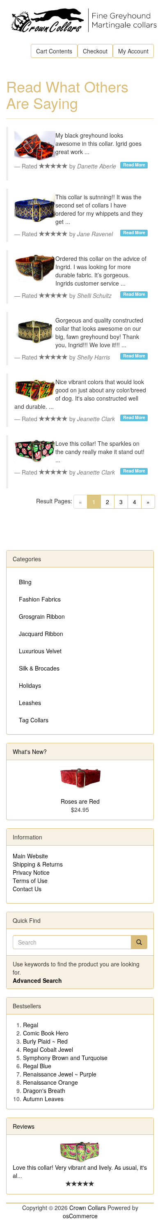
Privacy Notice (31, 872)
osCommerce (80, 1216)
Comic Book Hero (46, 1033)
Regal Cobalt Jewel (48, 1049)
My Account (133, 51)
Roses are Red (80, 801)
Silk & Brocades (39, 668)
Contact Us (27, 889)
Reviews (23, 1126)
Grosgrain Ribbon (42, 616)
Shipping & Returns (38, 864)
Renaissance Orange (50, 1082)
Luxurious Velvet (40, 651)
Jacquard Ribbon (41, 633)
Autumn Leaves (43, 1099)
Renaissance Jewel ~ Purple (59, 1074)
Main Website (30, 856)
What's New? (30, 751)
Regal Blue (37, 1066)
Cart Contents (54, 51)
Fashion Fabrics (40, 599)
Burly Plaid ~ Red (45, 1041)
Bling (25, 582)
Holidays (30, 685)
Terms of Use (30, 880)
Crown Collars (87, 1207)
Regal (30, 1025)
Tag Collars (33, 720)
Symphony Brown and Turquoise (65, 1057)
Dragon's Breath (44, 1090)
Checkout (95, 51)
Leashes (30, 702)
